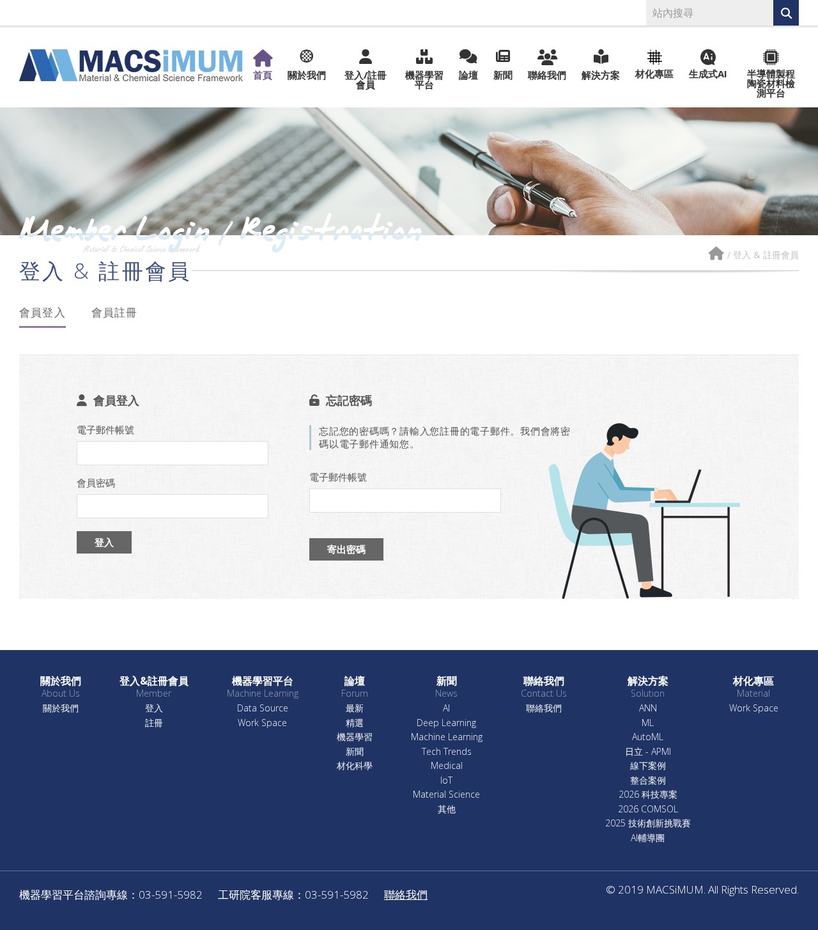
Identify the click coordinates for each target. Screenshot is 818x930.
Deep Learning (446, 723)
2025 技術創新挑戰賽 (648, 823)
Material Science (446, 795)
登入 (104, 542)
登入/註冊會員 (365, 78)
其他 (447, 809)
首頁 (262, 74)
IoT (446, 781)
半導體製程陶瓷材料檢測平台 (771, 82)
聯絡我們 (547, 74)
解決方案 (601, 74)
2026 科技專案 (648, 795)
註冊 (154, 723)
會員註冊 (114, 312)
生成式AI (708, 73)
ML (648, 723)
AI (446, 708)
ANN (648, 708)
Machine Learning (446, 737)
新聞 (503, 74)
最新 (355, 708)
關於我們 (307, 74)
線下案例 (648, 766)
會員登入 (42, 312)
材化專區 (654, 73)
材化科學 (355, 766)
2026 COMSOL (648, 809)
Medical (447, 766)
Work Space (262, 723)
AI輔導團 (648, 838)
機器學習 (355, 737)
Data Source (262, 708)
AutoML (647, 737)
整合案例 (648, 781)
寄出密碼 (346, 549)
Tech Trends (447, 752)
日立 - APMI (648, 752)
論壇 (468, 74)
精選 (355, 723)
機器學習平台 (424, 78)
